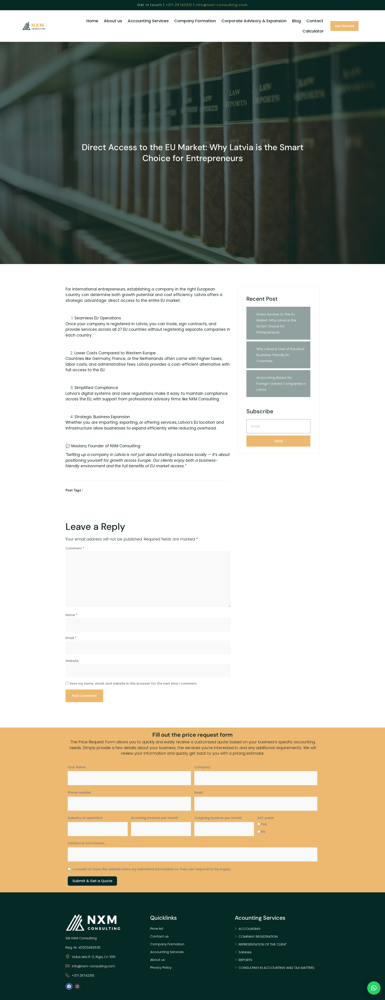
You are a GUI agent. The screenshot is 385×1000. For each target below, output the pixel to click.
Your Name (77, 767)
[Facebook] (69, 986)
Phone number (79, 792)
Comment (75, 548)
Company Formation (195, 21)
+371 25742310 (179, 5)
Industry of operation (85, 818)
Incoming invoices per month (154, 818)
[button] (374, 988)
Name (72, 615)
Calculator (313, 31)
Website (72, 660)
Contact (314, 21)
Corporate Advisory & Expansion (254, 21)
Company (202, 767)
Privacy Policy (161, 967)
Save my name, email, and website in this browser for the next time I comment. (133, 683)
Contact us (159, 936)
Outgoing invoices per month (218, 818)
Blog (296, 21)
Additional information (86, 843)
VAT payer (265, 818)
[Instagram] (77, 986)
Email (71, 637)
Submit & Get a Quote (92, 880)
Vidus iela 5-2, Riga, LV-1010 (93, 956)
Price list (156, 928)
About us (113, 21)
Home (92, 21)
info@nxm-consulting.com (222, 5)
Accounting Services (148, 21)
